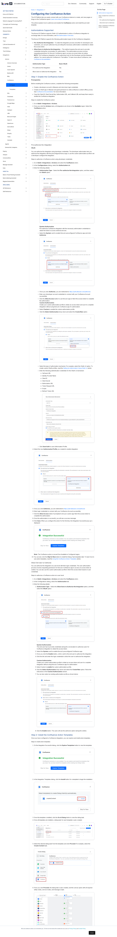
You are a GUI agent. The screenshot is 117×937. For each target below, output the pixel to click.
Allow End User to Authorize (107, 22)
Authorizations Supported (105, 13)
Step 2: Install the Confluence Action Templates (106, 26)
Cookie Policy (82, 928)
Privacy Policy (72, 928)
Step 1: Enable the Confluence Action (107, 16)
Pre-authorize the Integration (107, 20)
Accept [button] (92, 933)
